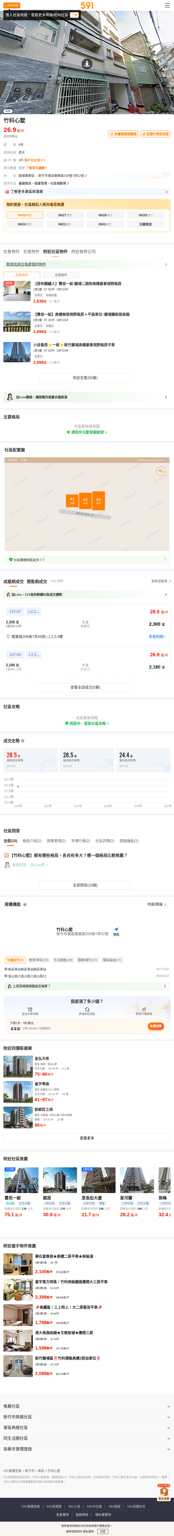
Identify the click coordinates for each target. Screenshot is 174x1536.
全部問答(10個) (85, 885)
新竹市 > (31, 1471)
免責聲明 (62, 1514)
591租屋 (115, 1506)
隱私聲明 (88, 1531)
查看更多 (87, 1138)
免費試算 (156, 1026)
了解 (74, 15)
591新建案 (54, 1506)
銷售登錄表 (159, 581)
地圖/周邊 (155, 904)
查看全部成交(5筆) (85, 687)
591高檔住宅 (136, 1506)
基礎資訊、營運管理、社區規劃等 (42, 183)
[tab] (21, 275)
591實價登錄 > (13, 1471)
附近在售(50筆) (85, 378)
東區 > (42, 1471)
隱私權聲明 (103, 1514)
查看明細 (156, 637)
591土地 (74, 1506)
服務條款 (82, 1514)
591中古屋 (94, 1506)
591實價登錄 (31, 1506)
